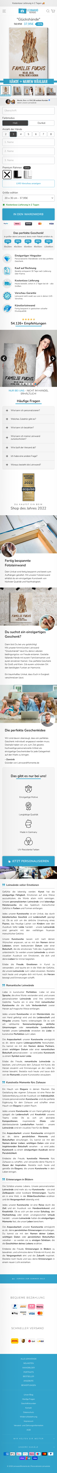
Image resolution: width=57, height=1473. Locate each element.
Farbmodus (8, 118)
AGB (29, 1430)
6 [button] (35, 384)
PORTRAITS (29, 1372)
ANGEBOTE (28, 1381)
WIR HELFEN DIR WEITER (28, 1439)
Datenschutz (28, 1412)
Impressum (28, 1421)
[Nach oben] (28, 1306)
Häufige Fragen (28, 1399)
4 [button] (29, 384)
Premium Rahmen (15, 167)
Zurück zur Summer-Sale (30, 1279)
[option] (28, 3)
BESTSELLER (28, 1376)
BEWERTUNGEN (28, 1385)
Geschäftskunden (28, 1403)
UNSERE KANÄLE (28, 1447)
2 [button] (23, 384)
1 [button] (20, 384)
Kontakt (28, 1408)
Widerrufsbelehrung (28, 1416)
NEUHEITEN (28, 1363)
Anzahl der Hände (12, 129)
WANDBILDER (28, 1367)
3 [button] (26, 384)
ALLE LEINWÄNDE (29, 1359)
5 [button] (32, 384)
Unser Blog (28, 1394)
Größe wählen (10, 192)
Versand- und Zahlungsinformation (28, 1425)
